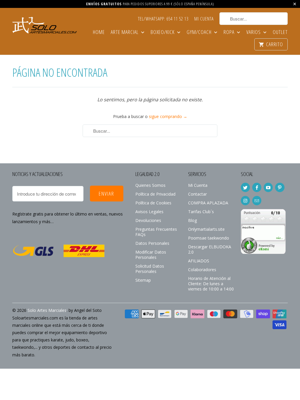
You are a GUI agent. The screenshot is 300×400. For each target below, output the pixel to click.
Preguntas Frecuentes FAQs (156, 231)
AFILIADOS (198, 261)
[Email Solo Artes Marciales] (256, 200)
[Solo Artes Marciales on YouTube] (268, 187)
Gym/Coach (200, 32)
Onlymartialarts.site (206, 229)
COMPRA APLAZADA (208, 203)
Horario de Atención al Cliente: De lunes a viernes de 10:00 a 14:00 (211, 284)
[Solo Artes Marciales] (44, 24)
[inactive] (263, 252)
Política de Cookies (153, 203)
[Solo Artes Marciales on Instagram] (245, 200)
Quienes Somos (150, 185)
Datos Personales (152, 243)
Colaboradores (202, 269)
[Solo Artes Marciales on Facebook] (256, 187)
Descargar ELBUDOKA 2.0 (209, 249)
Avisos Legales (149, 211)
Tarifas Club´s (201, 211)
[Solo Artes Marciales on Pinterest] (279, 187)
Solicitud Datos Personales (149, 268)
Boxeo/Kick (163, 32)
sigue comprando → (168, 116)
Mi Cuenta (204, 19)
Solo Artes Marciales (47, 310)
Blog (192, 220)
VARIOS (254, 32)
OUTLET (280, 32)
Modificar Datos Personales (150, 254)
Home (99, 32)
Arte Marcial (125, 32)
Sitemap (143, 280)
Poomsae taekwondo (208, 238)
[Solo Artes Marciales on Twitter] (245, 187)
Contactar (197, 194)
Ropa (230, 32)
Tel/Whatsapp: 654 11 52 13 (163, 19)
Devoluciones (148, 220)
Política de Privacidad (155, 194)
